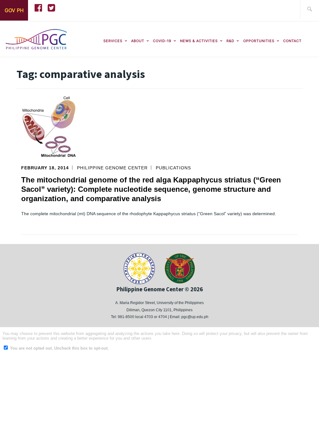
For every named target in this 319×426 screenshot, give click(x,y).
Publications (173, 167)
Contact (292, 41)
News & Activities (199, 41)
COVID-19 (162, 41)
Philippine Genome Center (112, 167)
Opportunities (258, 41)
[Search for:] (309, 9)
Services (112, 41)
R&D (230, 41)
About (137, 41)
